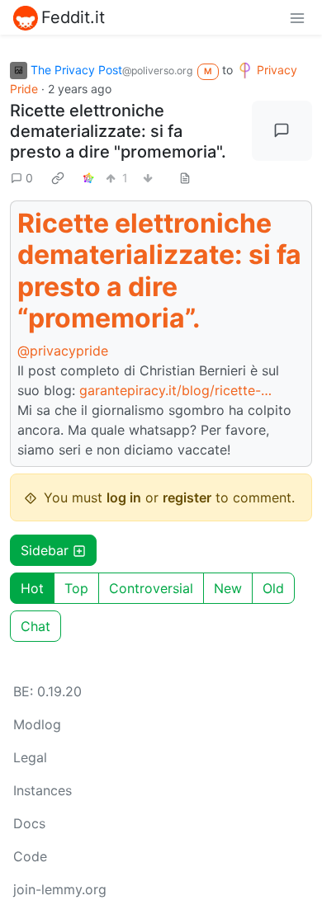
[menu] (297, 17)
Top (76, 588)
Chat (35, 626)
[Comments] (282, 131)
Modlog (37, 724)
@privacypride (62, 350)
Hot (32, 588)
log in (124, 497)
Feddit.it (73, 17)
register (187, 497)
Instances (42, 790)
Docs (29, 823)
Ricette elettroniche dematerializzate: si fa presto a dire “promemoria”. (159, 270)
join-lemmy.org (60, 889)
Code (30, 856)
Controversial (151, 588)
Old (273, 588)
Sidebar (45, 550)
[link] (57, 178)
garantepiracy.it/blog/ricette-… (175, 390)
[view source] (185, 177)
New (228, 588)
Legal (30, 757)
